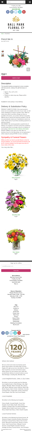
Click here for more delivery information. (18, 129)
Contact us (16, 308)
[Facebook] (8, 12)
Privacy (16, 316)
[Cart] (2, 2)
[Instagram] (12, 12)
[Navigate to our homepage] (16, 23)
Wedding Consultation (16, 323)
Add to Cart (16, 78)
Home (2, 33)
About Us (16, 306)
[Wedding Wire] (20, 12)
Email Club (16, 311)
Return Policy (16, 318)
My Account (16, 324)
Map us (16, 283)
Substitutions (16, 319)
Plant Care (16, 314)
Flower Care (16, 313)
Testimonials (16, 321)
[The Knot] (16, 12)
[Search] (23, 2)
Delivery (16, 310)
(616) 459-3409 (16, 9)
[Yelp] (24, 12)
